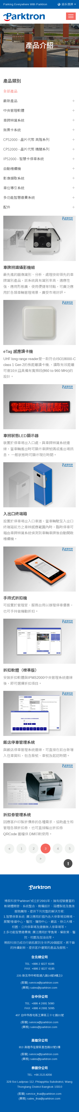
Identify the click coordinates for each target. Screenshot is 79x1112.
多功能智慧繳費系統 (19, 197)
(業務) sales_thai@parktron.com (39, 1098)
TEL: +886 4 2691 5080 (39, 1003)
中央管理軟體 (13, 110)
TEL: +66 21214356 (39, 1074)
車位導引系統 (13, 188)
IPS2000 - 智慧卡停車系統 (23, 159)
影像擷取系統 (13, 178)
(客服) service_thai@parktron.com (39, 1093)
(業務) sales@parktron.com (39, 987)
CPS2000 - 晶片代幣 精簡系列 (26, 149)
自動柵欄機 (12, 168)
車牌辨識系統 (13, 120)
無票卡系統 (12, 130)
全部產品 (10, 91)
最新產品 (10, 101)
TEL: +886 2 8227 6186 (39, 963)
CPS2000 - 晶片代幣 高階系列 (26, 139)
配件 (6, 207)
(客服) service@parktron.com (39, 982)
